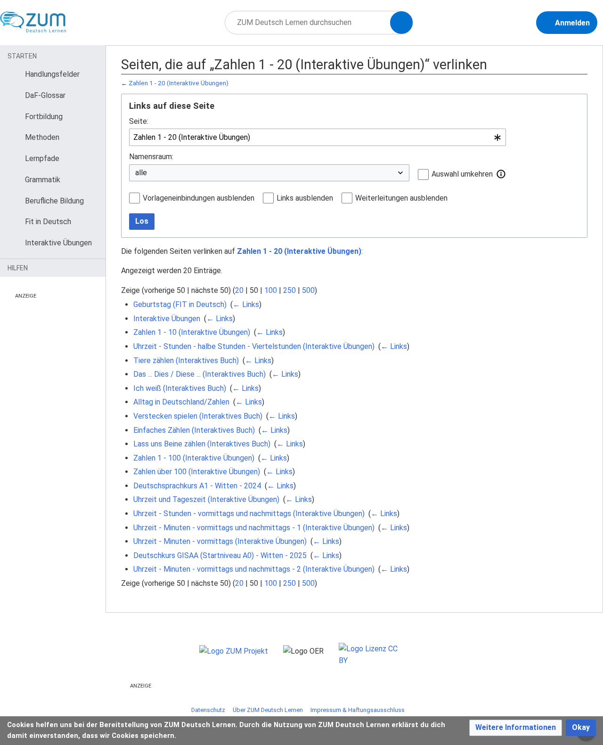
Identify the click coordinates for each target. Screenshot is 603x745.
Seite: (138, 121)
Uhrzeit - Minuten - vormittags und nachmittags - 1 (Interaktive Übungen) (254, 527)
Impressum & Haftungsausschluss (357, 709)
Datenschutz (208, 709)
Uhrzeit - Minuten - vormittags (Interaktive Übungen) (220, 541)
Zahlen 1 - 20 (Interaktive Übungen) (178, 83)
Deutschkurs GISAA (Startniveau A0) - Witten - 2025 (220, 555)
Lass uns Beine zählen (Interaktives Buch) (201, 443)
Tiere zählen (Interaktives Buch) (186, 360)
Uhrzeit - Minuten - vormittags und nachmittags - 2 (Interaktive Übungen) (254, 569)
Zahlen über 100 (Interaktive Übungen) (196, 471)
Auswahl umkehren (462, 174)
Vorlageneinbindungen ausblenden (198, 198)
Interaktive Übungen (166, 318)
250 (289, 290)
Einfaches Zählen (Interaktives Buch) (194, 430)
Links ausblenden (305, 198)
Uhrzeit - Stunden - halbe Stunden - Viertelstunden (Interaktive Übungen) (254, 346)
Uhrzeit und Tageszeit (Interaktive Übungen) (206, 499)
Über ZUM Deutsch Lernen (268, 709)
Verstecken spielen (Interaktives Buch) (197, 416)
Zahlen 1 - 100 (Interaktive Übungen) (193, 457)
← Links (246, 304)
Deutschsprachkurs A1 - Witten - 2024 (197, 485)
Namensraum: (151, 156)
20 (239, 290)
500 (308, 290)
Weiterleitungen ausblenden (401, 198)
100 (270, 290)
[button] (501, 173)
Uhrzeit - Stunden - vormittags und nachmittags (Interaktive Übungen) (249, 513)
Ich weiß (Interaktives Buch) (179, 388)
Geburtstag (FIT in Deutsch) (180, 304)
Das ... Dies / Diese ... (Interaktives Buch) (199, 374)
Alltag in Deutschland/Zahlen (181, 401)
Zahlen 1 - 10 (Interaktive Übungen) (191, 332)
